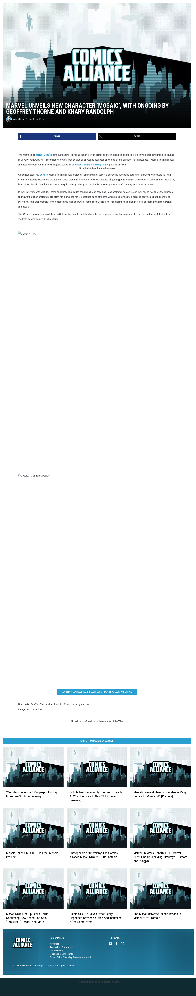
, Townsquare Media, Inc (44, 965)
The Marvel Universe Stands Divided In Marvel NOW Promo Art (157, 916)
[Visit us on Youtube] (112, 943)
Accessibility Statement (61, 947)
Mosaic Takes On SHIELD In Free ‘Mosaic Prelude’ (32, 855)
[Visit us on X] (124, 943)
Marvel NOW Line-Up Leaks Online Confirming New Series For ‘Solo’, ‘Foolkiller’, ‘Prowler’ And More (27, 918)
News (40, 709)
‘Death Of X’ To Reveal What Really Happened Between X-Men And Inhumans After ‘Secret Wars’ (96, 918)
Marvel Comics (44, 154)
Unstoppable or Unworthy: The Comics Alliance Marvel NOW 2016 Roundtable (94, 855)
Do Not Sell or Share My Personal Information (71, 957)
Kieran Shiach (18, 119)
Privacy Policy (56, 950)
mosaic (67, 704)
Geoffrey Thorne (81, 164)
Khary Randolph (103, 164)
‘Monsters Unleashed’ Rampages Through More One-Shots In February (32, 794)
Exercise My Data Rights (61, 954)
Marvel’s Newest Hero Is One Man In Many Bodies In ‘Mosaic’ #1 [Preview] (159, 794)
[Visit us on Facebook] (118, 943)
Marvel (34, 709)
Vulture (44, 174)
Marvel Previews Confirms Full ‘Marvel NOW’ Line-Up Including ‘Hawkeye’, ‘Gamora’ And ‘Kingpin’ (160, 857)
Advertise (54, 944)
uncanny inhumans (81, 704)
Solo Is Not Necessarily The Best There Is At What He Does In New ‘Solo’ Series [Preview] (96, 796)
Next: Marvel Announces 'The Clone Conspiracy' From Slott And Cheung (97, 692)
